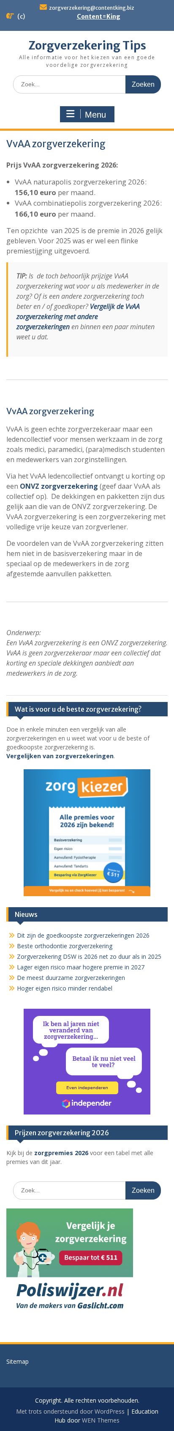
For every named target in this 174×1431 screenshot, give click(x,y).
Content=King (98, 16)
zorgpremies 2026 (61, 1153)
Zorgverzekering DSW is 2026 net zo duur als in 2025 (89, 956)
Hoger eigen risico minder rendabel (64, 988)
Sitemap (17, 1361)
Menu (95, 114)
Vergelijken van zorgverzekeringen (60, 756)
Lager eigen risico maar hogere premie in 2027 (80, 967)
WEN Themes (101, 1420)
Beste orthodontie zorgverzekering (64, 946)
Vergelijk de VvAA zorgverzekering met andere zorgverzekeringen (78, 316)
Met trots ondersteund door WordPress (70, 1411)
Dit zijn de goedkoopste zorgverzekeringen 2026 (83, 935)
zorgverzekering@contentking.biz (91, 8)
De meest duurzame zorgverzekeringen (71, 978)
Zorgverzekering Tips (87, 45)
